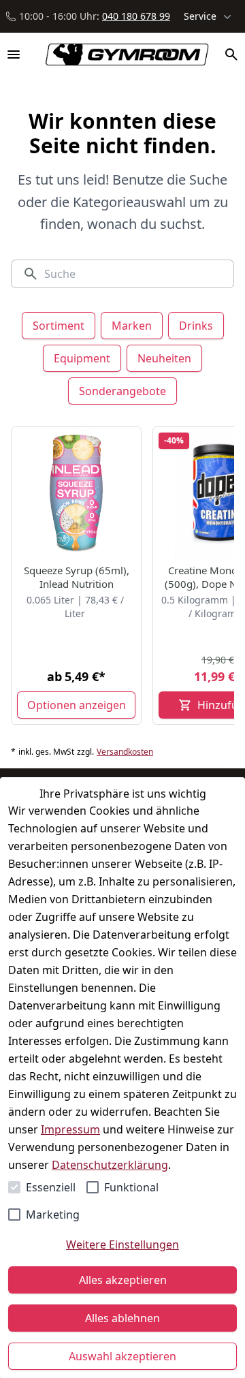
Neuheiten (164, 358)
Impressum (70, 1129)
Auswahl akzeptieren (122, 1356)
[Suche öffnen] (231, 54)
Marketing (53, 1214)
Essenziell (51, 1187)
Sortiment (58, 325)
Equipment (82, 358)
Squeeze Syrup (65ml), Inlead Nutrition (76, 577)
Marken (132, 325)
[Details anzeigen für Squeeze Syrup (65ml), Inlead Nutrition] (77, 492)
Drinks (196, 325)
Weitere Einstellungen (122, 1244)
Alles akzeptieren (123, 1279)
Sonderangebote (122, 390)
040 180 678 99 (136, 16)
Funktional (131, 1187)
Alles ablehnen (122, 1318)
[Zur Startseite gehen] (121, 54)
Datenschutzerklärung (110, 1164)
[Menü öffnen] (13, 54)
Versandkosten (125, 752)
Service (200, 16)
